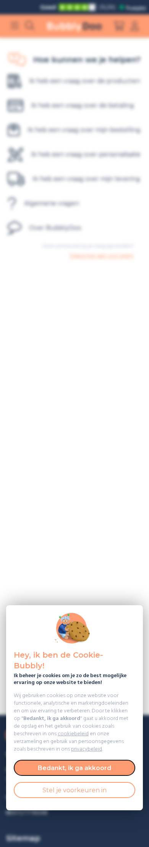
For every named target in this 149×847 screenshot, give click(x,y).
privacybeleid (86, 749)
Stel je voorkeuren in (74, 790)
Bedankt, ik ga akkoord (74, 768)
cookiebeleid (73, 734)
